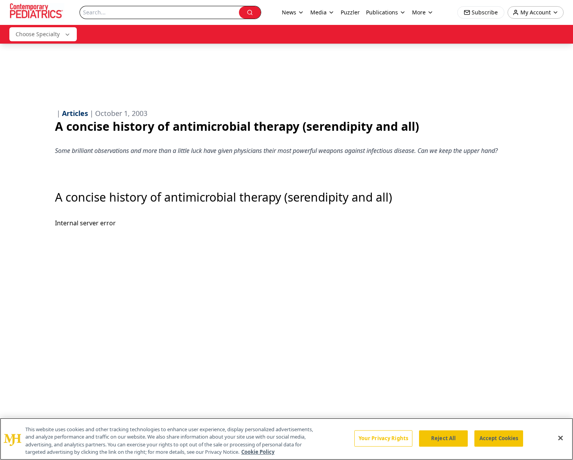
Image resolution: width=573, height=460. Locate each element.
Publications (382, 12)
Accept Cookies (498, 438)
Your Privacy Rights (383, 438)
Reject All (443, 438)
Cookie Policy (257, 451)
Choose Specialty (38, 34)
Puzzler (350, 12)
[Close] (560, 437)
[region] (286, 439)
